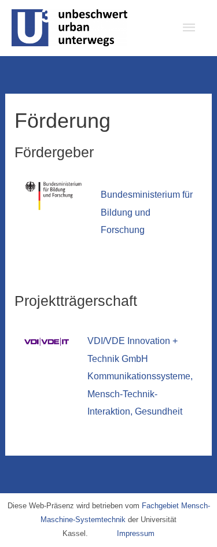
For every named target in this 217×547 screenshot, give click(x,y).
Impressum (136, 533)
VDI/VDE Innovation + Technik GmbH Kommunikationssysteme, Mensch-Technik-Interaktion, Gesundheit (140, 375)
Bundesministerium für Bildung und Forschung (147, 212)
